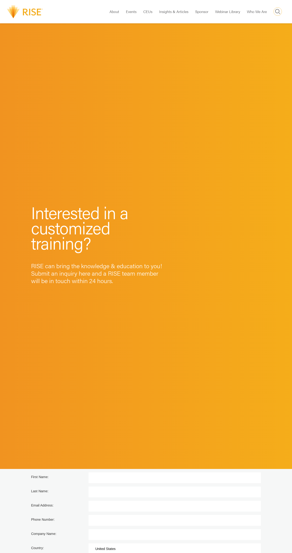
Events (131, 11)
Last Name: (39, 491)
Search (278, 11)
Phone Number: (43, 519)
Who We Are (257, 11)
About (114, 11)
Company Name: (43, 534)
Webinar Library (227, 11)
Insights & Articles (173, 11)
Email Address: (42, 505)
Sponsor (201, 11)
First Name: (40, 477)
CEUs (147, 11)
